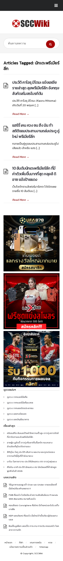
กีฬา (21, 542)
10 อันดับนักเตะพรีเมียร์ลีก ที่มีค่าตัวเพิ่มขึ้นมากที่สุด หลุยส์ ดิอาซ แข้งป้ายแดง (34, 173)
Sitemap (43, 547)
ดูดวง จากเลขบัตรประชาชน (20, 408)
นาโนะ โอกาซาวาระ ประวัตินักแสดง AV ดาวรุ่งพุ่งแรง (32, 461)
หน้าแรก (8, 542)
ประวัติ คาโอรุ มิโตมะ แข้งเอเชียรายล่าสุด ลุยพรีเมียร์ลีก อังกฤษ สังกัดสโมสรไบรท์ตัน (35, 87)
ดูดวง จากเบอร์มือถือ (17, 397)
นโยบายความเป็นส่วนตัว (21, 547)
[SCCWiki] (31, 23)
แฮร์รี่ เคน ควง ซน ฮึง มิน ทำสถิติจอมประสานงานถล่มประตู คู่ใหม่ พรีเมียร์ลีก (35, 130)
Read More (20, 114)
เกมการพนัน (35, 542)
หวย (50, 542)
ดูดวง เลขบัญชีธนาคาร (18, 419)
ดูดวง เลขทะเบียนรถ (16, 413)
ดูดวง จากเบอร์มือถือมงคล (20, 402)
